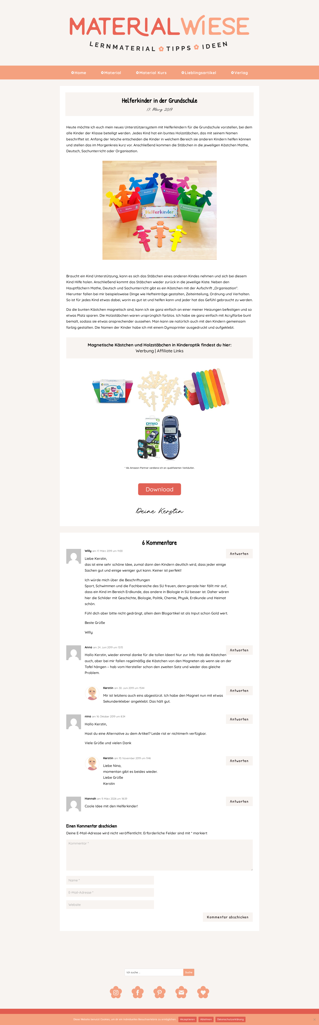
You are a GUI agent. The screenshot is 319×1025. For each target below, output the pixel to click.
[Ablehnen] (314, 1019)
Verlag (241, 73)
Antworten (239, 553)
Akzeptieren (187, 1019)
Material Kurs (153, 73)
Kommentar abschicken (228, 917)
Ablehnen (206, 1019)
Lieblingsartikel (200, 73)
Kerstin (108, 688)
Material (112, 73)
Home (80, 73)
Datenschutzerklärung (230, 1019)
